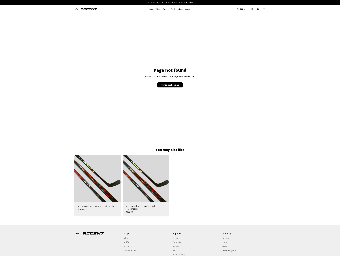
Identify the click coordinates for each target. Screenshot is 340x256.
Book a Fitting (179, 254)
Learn (224, 242)
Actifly (126, 242)
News (224, 246)
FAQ (174, 250)
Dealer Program (229, 250)
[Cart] (264, 9)
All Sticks (127, 238)
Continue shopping (170, 85)
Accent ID (128, 246)
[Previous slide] (79, 178)
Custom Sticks (130, 250)
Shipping (177, 246)
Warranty (177, 242)
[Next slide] (115, 178)
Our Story (226, 238)
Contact (176, 238)
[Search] (252, 9)
